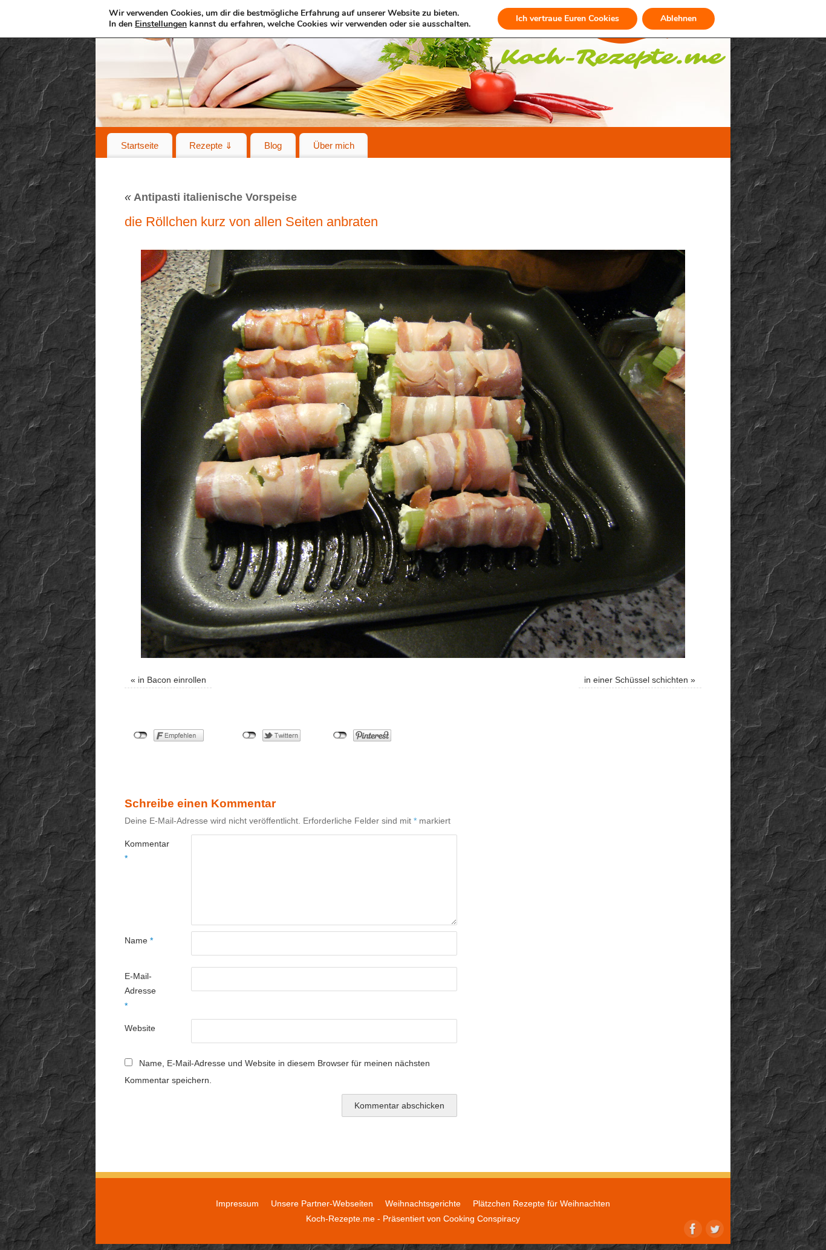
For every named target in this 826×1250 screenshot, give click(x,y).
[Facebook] (692, 1227)
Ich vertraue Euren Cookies (567, 18)
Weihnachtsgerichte (423, 1203)
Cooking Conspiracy (481, 1218)
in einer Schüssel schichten (636, 680)
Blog (273, 145)
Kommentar (141, 851)
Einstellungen (161, 24)
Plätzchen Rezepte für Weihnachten (541, 1203)
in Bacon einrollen (172, 680)
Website (140, 1028)
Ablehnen (678, 18)
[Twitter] (713, 1227)
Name (139, 940)
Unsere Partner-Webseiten (322, 1203)
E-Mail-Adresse (140, 991)
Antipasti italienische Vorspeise (211, 197)
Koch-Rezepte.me (340, 1218)
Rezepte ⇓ (211, 145)
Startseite (139, 145)
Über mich (333, 145)
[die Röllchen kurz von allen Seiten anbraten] (413, 454)
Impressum (237, 1203)
